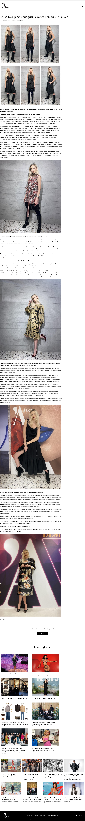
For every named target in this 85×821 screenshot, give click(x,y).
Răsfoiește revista (74, 6)
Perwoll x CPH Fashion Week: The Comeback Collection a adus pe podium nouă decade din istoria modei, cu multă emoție (13, 751)
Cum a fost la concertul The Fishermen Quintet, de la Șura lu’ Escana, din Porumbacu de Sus (43, 724)
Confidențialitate (52, 815)
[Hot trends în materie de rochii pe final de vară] (47, 687)
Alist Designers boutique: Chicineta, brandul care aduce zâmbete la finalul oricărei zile (43, 750)
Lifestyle (43, 6)
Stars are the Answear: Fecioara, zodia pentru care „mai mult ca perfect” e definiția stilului (15, 724)
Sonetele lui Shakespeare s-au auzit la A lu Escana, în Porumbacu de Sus (14, 699)
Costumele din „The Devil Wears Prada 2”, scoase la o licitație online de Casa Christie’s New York (30, 776)
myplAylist (63, 6)
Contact (29, 815)
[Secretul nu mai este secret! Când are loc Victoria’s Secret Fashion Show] (47, 663)
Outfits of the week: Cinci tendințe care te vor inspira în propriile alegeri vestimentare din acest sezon (52, 800)
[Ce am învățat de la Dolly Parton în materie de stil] (16, 663)
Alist (36, 815)
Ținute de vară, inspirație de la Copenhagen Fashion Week (11, 775)
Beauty (36, 6)
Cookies (42, 815)
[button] (82, 6)
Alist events (51, 6)
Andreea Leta (6, 20)
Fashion (30, 6)
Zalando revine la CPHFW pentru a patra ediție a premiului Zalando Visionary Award (10, 800)
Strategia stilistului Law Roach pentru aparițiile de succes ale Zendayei (73, 799)
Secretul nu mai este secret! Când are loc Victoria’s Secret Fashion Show (44, 675)
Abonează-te (42, 633)
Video (57, 6)
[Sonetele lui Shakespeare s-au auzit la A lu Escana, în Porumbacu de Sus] (16, 687)
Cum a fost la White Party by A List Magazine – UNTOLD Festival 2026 (52, 776)
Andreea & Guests (21, 6)
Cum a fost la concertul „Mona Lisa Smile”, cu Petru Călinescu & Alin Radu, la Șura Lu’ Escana (32, 799)
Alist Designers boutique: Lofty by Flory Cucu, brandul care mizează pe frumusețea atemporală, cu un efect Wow (73, 776)
